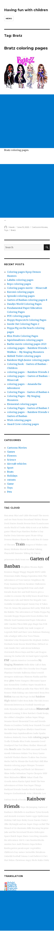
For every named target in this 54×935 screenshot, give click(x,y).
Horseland (28, 519)
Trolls (7, 741)
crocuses (21, 816)
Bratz (13, 230)
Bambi (20, 523)
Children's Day (11, 852)
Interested (34, 693)
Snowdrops (39, 705)
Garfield (8, 757)
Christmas (20, 860)
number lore (10, 844)
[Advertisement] (27, 121)
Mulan (11, 860)
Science (11, 459)
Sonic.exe (25, 559)
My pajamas (24, 608)
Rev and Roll (24, 592)
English (11, 884)
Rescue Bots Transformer (36, 523)
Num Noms (17, 519)
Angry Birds (31, 860)
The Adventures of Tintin (27, 612)
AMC (6, 624)
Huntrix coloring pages (15, 765)
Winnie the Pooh (26, 761)
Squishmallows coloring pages (25, 340)
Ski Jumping (31, 807)
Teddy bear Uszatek (31, 725)
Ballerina (26, 673)
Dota (13, 535)
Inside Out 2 (14, 648)
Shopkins (25, 567)
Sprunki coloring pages (21, 296)
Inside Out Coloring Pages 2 (23, 324)
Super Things (34, 785)
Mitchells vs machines (24, 812)
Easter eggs (31, 816)
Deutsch (12, 886)
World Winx (31, 644)
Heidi (33, 781)
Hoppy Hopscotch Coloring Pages (26, 320)
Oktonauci (35, 681)
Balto (17, 576)
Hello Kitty (29, 665)
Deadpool (9, 745)
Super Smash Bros (37, 685)
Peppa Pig (45, 612)
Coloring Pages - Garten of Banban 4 (28, 392)
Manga (24, 576)
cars (26, 693)
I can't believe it (35, 856)
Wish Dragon (10, 588)
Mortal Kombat (27, 549)
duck (17, 559)
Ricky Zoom (27, 820)
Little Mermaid (30, 515)
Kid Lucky (35, 608)
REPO (37, 572)
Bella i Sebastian (18, 773)
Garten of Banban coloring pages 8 (27, 300)
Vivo (25, 669)
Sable (19, 749)
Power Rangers (22, 681)
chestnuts (21, 828)
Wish (43, 608)
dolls (6, 709)
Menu (9, 18)
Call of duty (40, 665)
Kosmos (8, 572)
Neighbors (36, 580)
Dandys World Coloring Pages (24, 304)
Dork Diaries (10, 523)
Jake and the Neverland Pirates (19, 832)
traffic (20, 669)
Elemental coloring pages (22, 404)
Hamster (19, 553)
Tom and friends (37, 721)
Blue (46, 761)
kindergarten (10, 848)
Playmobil (9, 553)
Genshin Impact (20, 604)
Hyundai (14, 709)
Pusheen (8, 737)
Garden (13, 624)
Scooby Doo (34, 669)
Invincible (30, 852)
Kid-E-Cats (24, 840)
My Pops (24, 697)
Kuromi (15, 697)
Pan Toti (18, 745)
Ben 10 (38, 539)
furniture (30, 584)
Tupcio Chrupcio (34, 773)
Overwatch (9, 652)
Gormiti (8, 616)
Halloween (40, 584)
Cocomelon (32, 660)
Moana (33, 567)
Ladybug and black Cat (23, 769)
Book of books (19, 800)
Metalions (40, 852)
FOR (45, 624)
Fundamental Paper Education (31, 620)
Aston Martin (18, 781)
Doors (45, 701)
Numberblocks (37, 840)
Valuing (38, 549)
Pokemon (16, 753)
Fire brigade (35, 600)
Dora (24, 737)
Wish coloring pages (19, 420)
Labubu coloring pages (20, 279)
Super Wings (38, 717)
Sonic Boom (19, 644)
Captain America (18, 660)
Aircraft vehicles (16, 463)
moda (7, 527)
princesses (9, 559)
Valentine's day (11, 640)
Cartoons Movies (40, 227)
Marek (12, 227)
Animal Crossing (12, 713)
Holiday (8, 820)
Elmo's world (37, 673)
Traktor (32, 757)
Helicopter (39, 832)
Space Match (10, 836)
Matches (26, 531)
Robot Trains (10, 628)
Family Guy (22, 628)
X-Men (24, 713)
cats (45, 545)
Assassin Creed (38, 741)
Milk (29, 828)
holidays (36, 648)
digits (40, 567)
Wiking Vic (29, 553)
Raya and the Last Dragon (33, 652)
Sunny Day (34, 604)
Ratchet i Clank (35, 713)
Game (10, 483)
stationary (19, 677)
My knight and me (17, 824)
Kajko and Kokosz (27, 709)
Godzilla (8, 604)
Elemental (24, 721)
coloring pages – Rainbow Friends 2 (28, 372)
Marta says (9, 600)
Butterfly (17, 737)
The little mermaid (31, 749)
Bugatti (30, 572)
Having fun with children (26, 10)
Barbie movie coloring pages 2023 (26, 344)
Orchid (32, 697)
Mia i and (18, 515)
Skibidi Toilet (16, 701)
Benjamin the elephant (30, 640)
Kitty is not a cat (33, 527)
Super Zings (32, 824)
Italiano (11, 890)
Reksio (24, 753)
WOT (41, 689)
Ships (22, 807)
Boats (10, 471)
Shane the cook (27, 539)
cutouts (11, 479)
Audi (19, 844)
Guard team (40, 729)
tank (31, 628)
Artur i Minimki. (34, 793)
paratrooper (24, 848)
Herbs (7, 761)
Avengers (8, 677)
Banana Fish (10, 669)
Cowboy (24, 685)
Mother (32, 745)
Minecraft (42, 708)
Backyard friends (12, 789)
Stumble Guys (10, 733)
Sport (10, 467)
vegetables (35, 848)
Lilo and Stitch (22, 600)
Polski (11, 882)
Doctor (43, 757)
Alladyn (30, 729)
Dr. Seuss (13, 608)
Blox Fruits (25, 741)
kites (23, 777)
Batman (37, 632)
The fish (38, 701)
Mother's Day (37, 531)
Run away (9, 515)
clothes (45, 640)
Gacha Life (20, 656)
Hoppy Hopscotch (21, 616)
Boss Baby (28, 701)
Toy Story (33, 753)
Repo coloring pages (19, 283)
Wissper (31, 765)
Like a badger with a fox (15, 636)
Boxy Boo (44, 693)
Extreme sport (23, 535)
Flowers (12, 455)
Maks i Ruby (43, 860)
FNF (6, 660)
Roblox (8, 696)
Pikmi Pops (15, 531)
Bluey (26, 745)
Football (29, 705)
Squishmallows (25, 733)
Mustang (45, 632)
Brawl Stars (43, 596)
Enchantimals (19, 793)
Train (20, 544)
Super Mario (23, 836)
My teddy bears (29, 596)
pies (11, 680)
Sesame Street (11, 721)
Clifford (41, 644)
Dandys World (28, 789)
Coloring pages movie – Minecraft (27, 287)
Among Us (9, 656)
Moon (18, 652)
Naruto (37, 820)
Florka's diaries (20, 757)
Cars (44, 600)
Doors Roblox (37, 616)
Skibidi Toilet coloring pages (24, 356)
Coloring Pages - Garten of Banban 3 (28, 408)
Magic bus (37, 624)
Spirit (27, 781)
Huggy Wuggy (19, 572)
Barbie (7, 535)
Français (12, 888)
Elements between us (14, 705)
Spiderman (43, 816)
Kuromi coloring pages (20, 291)
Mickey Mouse (41, 519)
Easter (41, 753)
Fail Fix (14, 761)
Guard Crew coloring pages (23, 424)
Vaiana (24, 856)
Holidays (12, 475)
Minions (28, 677)
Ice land (29, 656)
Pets (9, 491)
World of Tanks (18, 527)
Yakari (30, 777)
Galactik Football (12, 856)
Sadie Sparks (39, 733)
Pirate (34, 535)
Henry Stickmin (11, 549)
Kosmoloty (14, 685)
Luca (30, 632)
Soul (14, 620)
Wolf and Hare (20, 632)
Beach (12, 749)
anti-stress (26, 648)
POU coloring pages (18, 316)
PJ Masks (15, 741)
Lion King (34, 836)
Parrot (37, 553)
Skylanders (14, 777)
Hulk (30, 737)
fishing (20, 693)
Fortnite (17, 673)
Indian (28, 717)
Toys (6, 230)
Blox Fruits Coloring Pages (22, 336)
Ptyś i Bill (38, 761)
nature (22, 852)
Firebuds (8, 644)
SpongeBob (23, 588)
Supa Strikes (36, 844)
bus (37, 757)
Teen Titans (33, 636)
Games (11, 451)
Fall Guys (16, 820)
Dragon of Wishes (34, 545)
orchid (42, 824)
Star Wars (34, 689)
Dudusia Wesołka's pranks (16, 689)
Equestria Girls (35, 576)
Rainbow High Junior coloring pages (28, 360)
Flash (35, 777)
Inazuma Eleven (17, 584)
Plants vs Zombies (13, 725)
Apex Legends (41, 656)
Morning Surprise (40, 828)
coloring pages (41, 737)
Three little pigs (24, 624)
